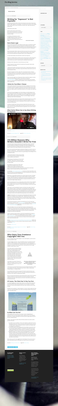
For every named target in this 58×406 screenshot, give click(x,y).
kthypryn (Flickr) (13, 130)
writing (29, 133)
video (49, 56)
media (45, 45)
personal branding (22, 202)
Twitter (46, 56)
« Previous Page (10, 347)
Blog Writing (12, 133)
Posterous (13, 215)
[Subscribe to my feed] (46, 21)
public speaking (46, 48)
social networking (43, 54)
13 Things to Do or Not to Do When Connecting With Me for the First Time (46, 75)
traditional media (42, 56)
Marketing (12, 342)
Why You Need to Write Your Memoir (46, 77)
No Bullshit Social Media (47, 46)
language (45, 44)
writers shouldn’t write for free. (17, 171)
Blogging (15, 133)
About (34, 386)
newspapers (42, 46)
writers (41, 58)
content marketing (45, 38)
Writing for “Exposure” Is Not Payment (20, 20)
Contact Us (31, 386)
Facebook (50, 40)
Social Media (15, 342)
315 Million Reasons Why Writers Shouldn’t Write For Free (21, 141)
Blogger (33, 214)
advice (41, 33)
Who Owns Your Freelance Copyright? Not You (19, 235)
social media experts (47, 52)
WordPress (9, 215)
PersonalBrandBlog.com (11, 79)
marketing (42, 45)
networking (47, 45)
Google (41, 42)
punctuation (42, 50)
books (45, 35)
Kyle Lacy (13, 222)
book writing (47, 35)
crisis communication (46, 39)
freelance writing (26, 133)
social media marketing (45, 53)
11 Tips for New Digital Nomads (45, 73)
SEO (44, 50)
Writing (18, 133)
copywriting (41, 39)
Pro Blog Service (11, 2)
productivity (49, 47)
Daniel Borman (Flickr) (13, 224)
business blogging (43, 37)
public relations (42, 48)
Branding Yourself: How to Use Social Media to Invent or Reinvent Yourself (21, 220)
